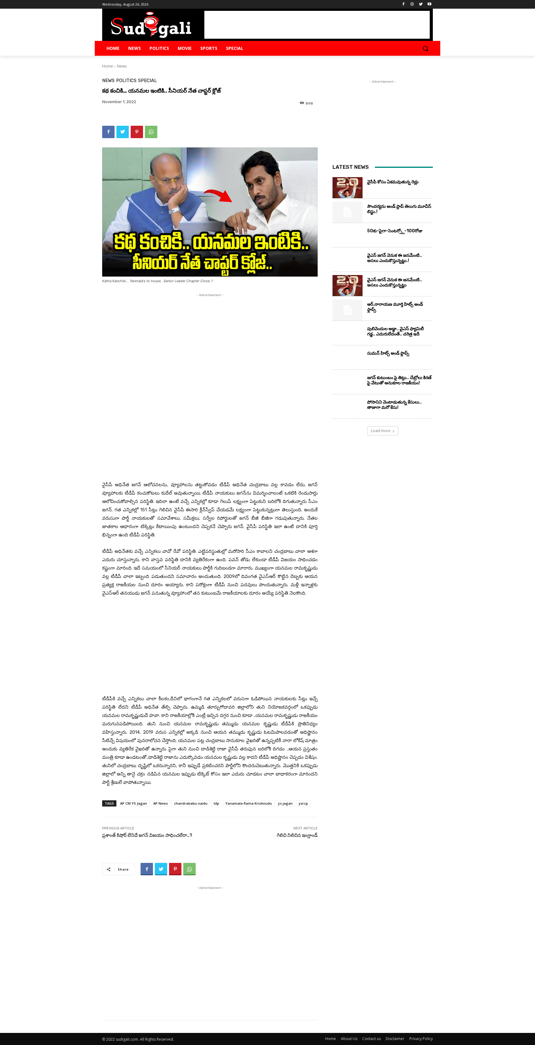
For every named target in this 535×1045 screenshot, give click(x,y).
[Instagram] (412, 4)
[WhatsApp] (151, 132)
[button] (425, 48)
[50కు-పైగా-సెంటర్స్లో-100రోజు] (348, 236)
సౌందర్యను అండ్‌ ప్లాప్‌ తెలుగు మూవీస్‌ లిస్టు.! (399, 209)
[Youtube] (429, 4)
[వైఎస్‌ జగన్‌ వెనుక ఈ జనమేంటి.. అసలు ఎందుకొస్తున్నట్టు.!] (348, 261)
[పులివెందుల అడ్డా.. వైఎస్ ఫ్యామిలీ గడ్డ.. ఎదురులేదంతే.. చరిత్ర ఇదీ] (348, 334)
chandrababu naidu (190, 803)
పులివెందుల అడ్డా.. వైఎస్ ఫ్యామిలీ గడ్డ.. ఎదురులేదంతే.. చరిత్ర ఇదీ (395, 331)
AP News (160, 803)
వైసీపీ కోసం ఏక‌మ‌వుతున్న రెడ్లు (393, 182)
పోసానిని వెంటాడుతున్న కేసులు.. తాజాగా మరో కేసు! (394, 405)
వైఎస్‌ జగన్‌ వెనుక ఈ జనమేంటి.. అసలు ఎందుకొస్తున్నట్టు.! (394, 258)
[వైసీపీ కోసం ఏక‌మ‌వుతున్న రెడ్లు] (348, 187)
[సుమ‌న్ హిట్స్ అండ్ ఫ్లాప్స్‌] (348, 358)
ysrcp (303, 803)
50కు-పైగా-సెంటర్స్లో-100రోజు (395, 231)
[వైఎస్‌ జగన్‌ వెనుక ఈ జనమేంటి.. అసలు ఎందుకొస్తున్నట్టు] (348, 285)
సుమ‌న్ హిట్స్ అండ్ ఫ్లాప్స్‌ (388, 353)
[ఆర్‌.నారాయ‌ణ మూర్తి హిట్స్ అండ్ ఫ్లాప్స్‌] (348, 310)
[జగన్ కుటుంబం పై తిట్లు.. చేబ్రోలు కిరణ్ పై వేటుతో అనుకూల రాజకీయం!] (348, 383)
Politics (126, 80)
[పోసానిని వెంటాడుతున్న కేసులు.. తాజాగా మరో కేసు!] (348, 407)
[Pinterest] (137, 132)
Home (107, 66)
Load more (380, 430)
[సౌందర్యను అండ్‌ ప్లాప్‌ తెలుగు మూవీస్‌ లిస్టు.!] (348, 212)
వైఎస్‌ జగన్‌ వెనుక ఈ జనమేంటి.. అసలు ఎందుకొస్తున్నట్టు (394, 282)
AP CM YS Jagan (133, 803)
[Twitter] (420, 4)
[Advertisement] (317, 25)
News (122, 66)
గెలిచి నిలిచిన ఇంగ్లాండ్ (297, 835)
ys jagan (285, 803)
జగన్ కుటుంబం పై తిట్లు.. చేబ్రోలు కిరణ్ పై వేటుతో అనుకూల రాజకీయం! (399, 380)
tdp (216, 803)
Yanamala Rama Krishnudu (248, 803)
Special (147, 80)
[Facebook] (403, 4)
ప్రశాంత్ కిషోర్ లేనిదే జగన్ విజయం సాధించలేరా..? (147, 835)
